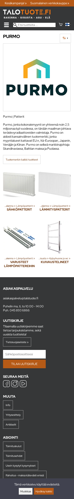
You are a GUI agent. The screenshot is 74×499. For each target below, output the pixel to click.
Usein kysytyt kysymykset (20, 465)
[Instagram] (14, 384)
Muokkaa (25, 491)
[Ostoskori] (60, 25)
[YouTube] (23, 384)
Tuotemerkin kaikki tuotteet (22, 159)
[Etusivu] (26, 17)
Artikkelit (11, 424)
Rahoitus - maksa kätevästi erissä (25, 475)
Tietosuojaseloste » (17, 342)
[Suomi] (68, 25)
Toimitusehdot (14, 456)
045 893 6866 (20, 310)
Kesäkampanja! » (16, 3)
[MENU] (6, 24)
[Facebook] (6, 384)
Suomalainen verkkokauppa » (49, 3)
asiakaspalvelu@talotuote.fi (20, 298)
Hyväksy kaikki (43, 491)
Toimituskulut (13, 446)
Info (8, 405)
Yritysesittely (13, 415)
